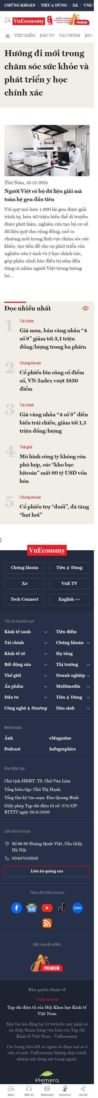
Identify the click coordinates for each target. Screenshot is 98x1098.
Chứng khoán (19, 5)
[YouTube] (47, 907)
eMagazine (60, 738)
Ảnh (8, 738)
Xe (75, 5)
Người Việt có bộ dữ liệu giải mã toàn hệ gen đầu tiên (43, 195)
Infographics (62, 749)
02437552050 (25, 858)
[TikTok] (62, 907)
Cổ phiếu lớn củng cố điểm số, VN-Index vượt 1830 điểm (52, 381)
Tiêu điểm (24, 36)
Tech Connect (24, 599)
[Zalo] (77, 907)
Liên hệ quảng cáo (47, 871)
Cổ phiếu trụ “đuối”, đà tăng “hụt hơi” (54, 511)
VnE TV (91, 5)
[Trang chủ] (7, 36)
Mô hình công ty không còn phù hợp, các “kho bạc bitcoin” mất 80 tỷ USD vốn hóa (53, 469)
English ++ (69, 599)
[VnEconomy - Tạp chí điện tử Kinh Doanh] (47, 550)
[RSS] (47, 923)
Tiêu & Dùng (54, 5)
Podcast (12, 749)
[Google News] (31, 907)
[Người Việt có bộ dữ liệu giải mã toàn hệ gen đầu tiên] (47, 150)
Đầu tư (47, 36)
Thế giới (26, 447)
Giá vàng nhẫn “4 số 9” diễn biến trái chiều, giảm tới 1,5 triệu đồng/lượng (54, 423)
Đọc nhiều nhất (27, 309)
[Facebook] (16, 907)
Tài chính (69, 36)
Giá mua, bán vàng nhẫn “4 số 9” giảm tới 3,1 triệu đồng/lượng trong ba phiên (53, 339)
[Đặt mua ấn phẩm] (79, 19)
